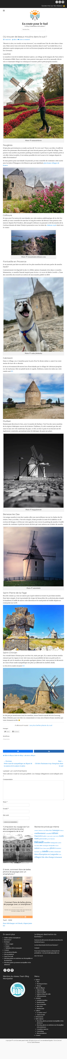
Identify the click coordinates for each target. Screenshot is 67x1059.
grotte (48, 838)
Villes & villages (9, 755)
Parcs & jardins (41, 1004)
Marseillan (36, 845)
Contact (6, 950)
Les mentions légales (10, 952)
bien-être (49, 830)
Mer (38, 981)
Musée (57, 845)
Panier (7, 946)
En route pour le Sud (35, 23)
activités (36, 830)
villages (33, 755)
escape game (50, 836)
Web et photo (39, 1019)
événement (58, 857)
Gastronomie (41, 1014)
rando (45, 851)
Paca (41, 848)
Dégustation (38, 836)
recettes (51, 851)
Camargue (55, 830)
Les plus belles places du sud (40, 725)
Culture (38, 1010)
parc (48, 848)
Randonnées (41, 1002)
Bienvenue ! (7, 940)
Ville (42, 857)
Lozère (59, 842)
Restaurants (40, 1008)
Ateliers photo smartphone (12, 938)
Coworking (40, 1031)
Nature (38, 979)
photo (52, 848)
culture (54, 833)
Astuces (41, 830)
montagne (45, 845)
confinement (40, 833)
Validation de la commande (13, 948)
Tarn (60, 854)
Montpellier (52, 845)
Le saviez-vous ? (42, 1012)
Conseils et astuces (42, 1029)
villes (46, 857)
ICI (12, 371)
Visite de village (19, 755)
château (62, 830)
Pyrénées (36, 851)
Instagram (54, 842)
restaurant (57, 851)
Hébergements (41, 996)
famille (61, 836)
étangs (51, 857)
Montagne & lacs (42, 984)
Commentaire (8, 779)
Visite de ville (40, 990)
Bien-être (40, 1006)
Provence (58, 848)
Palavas (45, 848)
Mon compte (9, 944)
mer (41, 845)
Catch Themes (35, 1042)
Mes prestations (9, 954)
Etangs (39, 986)
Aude (44, 830)
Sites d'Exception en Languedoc (46, 854)
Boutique (7, 942)
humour (52, 838)
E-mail (6, 808)
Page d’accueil (8, 956)
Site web (6, 815)
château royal (51, 225)
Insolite (47, 843)
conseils (48, 833)
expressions (56, 836)
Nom (5, 802)
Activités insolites (42, 1000)
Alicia (15, 39)
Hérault (39, 842)
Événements (39, 1017)
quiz (41, 851)
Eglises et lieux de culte (44, 994)
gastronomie (43, 839)
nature (28, 755)
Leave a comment (24, 39)
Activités (38, 998)
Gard (36, 839)
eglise (44, 836)
